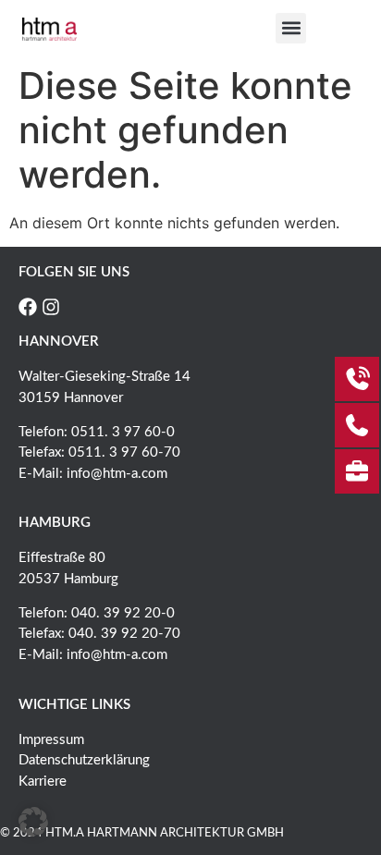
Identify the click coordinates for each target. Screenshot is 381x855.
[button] (291, 28)
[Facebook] (27, 307)
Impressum (51, 740)
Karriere (42, 781)
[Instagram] (51, 307)
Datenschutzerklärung (84, 760)
